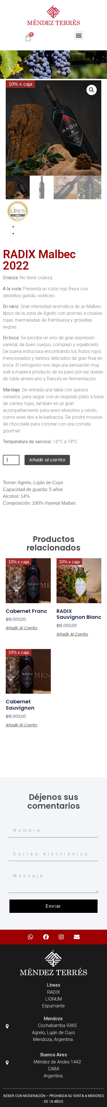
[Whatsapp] (30, 937)
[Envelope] (76, 937)
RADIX (53, 992)
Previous (26, 226)
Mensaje (17, 869)
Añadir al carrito (47, 460)
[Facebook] (46, 937)
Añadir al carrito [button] (21, 628)
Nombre (17, 822)
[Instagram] (61, 937)
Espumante (53, 1006)
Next (22, 233)
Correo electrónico (27, 845)
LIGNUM (53, 999)
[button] (79, 35)
